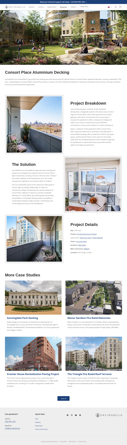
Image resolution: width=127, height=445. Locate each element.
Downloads (39, 426)
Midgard (86, 249)
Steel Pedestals (98, 238)
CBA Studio (82, 245)
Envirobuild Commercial (51, 441)
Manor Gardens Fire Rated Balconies (88, 317)
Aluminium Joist (85, 238)
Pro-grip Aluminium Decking (87, 234)
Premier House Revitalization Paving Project (33, 374)
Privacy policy (63, 441)
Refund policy (72, 441)
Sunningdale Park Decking (22, 317)
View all (63, 398)
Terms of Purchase (41, 429)
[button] (32, 7)
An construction (81, 241)
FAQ (36, 419)
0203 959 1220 (10, 421)
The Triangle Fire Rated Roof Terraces (89, 374)
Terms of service (82, 441)
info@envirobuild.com (12, 428)
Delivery (38, 422)
